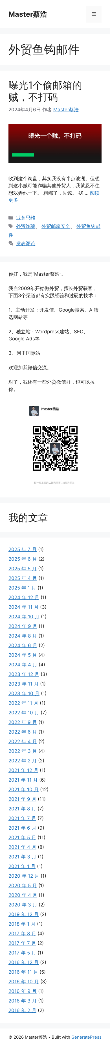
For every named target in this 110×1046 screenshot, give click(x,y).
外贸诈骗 (25, 226)
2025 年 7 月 (22, 549)
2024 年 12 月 (23, 597)
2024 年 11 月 (23, 607)
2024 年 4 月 (22, 664)
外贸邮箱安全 (55, 226)
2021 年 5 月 (22, 837)
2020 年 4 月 (22, 895)
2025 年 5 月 (22, 568)
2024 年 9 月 (22, 626)
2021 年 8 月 (22, 809)
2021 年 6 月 (22, 828)
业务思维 (25, 218)
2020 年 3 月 (22, 905)
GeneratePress (86, 1037)
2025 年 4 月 (22, 578)
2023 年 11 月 (23, 684)
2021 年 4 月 (22, 847)
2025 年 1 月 (22, 588)
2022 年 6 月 (22, 732)
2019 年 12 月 (23, 914)
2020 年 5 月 (22, 885)
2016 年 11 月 (23, 972)
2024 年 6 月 (22, 645)
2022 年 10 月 (23, 713)
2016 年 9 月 (22, 991)
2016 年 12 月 (23, 962)
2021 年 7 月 (22, 818)
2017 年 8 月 (22, 933)
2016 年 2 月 (22, 1010)
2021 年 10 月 (23, 789)
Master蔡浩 (27, 14)
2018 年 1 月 (22, 924)
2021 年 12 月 (23, 770)
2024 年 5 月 (22, 655)
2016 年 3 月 (22, 1001)
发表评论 (25, 243)
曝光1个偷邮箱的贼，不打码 (45, 91)
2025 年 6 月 (22, 559)
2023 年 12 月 (23, 674)
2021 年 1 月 (22, 866)
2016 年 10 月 (23, 981)
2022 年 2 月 (22, 761)
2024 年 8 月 (22, 636)
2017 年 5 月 (22, 953)
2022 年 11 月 (23, 703)
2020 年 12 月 (23, 876)
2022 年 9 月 (22, 722)
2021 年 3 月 (22, 857)
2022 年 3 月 (22, 751)
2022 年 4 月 (22, 741)
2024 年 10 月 (23, 616)
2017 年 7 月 (22, 943)
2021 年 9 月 (22, 799)
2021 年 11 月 (23, 780)
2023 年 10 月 (23, 693)
